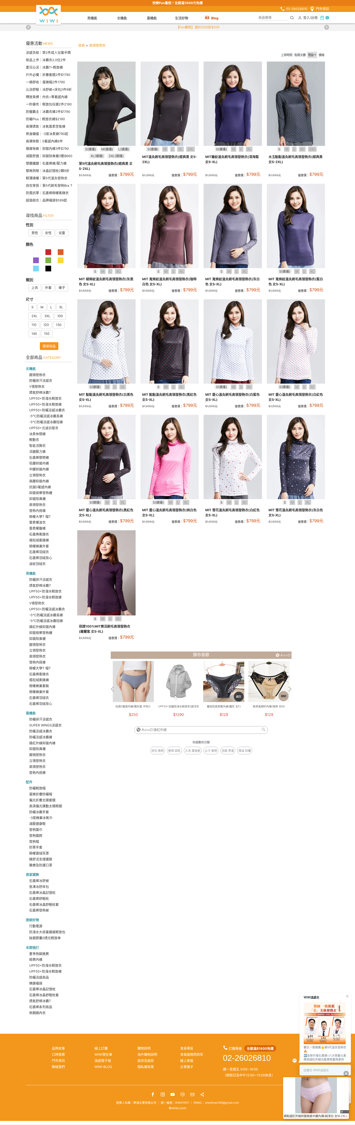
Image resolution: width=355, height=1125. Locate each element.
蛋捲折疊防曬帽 (40, 794)
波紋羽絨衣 (37, 564)
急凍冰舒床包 (39, 887)
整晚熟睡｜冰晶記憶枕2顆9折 (47, 171)
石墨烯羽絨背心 (40, 558)
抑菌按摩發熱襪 (40, 493)
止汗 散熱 (211, 750)
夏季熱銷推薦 (39, 954)
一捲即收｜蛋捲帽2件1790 (45, 82)
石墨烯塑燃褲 (39, 457)
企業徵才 (186, 1067)
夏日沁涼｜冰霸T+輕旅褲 (44, 67)
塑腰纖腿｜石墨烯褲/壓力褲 (46, 163)
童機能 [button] (152, 18)
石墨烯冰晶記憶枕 (42, 893)
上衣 (34, 288)
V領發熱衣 (37, 386)
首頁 (81, 45)
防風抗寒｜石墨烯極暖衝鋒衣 (47, 193)
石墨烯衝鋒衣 (39, 534)
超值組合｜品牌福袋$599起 (46, 200)
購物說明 (144, 1048)
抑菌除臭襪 (37, 499)
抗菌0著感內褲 (40, 487)
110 (33, 325)
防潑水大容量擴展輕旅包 (47, 932)
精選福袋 (35, 983)
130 (58, 325)
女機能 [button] (122, 18)
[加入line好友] (182, 1095)
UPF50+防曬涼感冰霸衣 (47, 410)
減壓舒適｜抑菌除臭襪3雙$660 (49, 156)
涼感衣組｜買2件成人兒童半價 (48, 52)
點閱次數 (300, 55)
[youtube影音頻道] (173, 1095)
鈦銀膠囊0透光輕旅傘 (45, 938)
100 (60, 316)
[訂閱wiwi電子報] (192, 1095)
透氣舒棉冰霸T (40, 392)
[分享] (202, 1095)
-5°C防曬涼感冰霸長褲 (46, 416)
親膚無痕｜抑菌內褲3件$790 (47, 148)
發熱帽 (34, 841)
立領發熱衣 (37, 475)
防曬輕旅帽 (37, 788)
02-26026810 (296, 9)
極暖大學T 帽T (40, 516)
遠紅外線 (160, 730)
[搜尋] (292, 18)
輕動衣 (34, 440)
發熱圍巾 (35, 830)
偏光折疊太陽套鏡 (42, 800)
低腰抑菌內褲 (39, 463)
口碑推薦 (58, 1054)
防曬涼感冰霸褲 (40, 737)
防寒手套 (35, 847)
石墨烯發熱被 (39, 910)
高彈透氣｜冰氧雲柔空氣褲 (45, 126)
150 (47, 334)
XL (61, 307)
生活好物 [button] (181, 18)
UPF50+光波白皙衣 (43, 428)
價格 (321, 55)
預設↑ (312, 55)
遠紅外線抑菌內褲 (42, 627)
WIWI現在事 (103, 1054)
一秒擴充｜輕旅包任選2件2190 (49, 104)
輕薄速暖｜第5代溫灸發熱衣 (46, 178)
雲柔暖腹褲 (37, 528)
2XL (34, 316)
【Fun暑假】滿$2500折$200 (177, 27)
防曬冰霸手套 (39, 812)
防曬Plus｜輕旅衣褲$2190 (45, 119)
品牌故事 (58, 1048)
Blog (214, 18)
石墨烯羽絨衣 (39, 552)
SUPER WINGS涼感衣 (45, 725)
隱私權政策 (145, 1067)
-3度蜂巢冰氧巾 (40, 818)
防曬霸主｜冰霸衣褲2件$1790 (48, 112)
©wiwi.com (177, 1108)
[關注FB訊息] (153, 1095)
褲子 (62, 288)
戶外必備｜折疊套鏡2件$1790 (48, 75)
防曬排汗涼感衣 (40, 380)
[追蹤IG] (163, 1095)
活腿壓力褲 (37, 451)
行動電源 (35, 926)
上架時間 (286, 55)
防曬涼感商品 (39, 977)
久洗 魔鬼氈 (192, 750)
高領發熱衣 (37, 505)
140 (34, 334)
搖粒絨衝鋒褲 (39, 540)
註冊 (314, 17)
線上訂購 (101, 1048)
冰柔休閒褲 (37, 434)
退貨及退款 (145, 1061)
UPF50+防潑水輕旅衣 (45, 398)
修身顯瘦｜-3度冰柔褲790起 (47, 134)
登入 (306, 17)
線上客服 (186, 1061)
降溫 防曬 (245, 750)
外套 (48, 288)
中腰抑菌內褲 (39, 469)
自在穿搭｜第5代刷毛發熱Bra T (49, 185)
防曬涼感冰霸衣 (40, 731)
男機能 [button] (92, 18)
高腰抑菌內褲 (39, 481)
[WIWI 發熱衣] (48, 15)
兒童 (62, 233)
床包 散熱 (157, 750)
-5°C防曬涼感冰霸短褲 (46, 422)
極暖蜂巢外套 (39, 546)
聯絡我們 (58, 1067)
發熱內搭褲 (37, 511)
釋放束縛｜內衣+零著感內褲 (47, 97)
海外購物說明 (147, 1054)
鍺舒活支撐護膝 (40, 859)
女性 (48, 233)
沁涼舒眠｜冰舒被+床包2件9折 (49, 89)
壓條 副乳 (174, 750)
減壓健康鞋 (37, 824)
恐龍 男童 (228, 750)
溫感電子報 (103, 1061)
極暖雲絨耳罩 (39, 853)
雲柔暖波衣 (37, 522)
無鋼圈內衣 (37, 1013)
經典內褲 (35, 959)
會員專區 (186, 1048)
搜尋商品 (49, 346)
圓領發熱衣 (37, 375)
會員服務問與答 (191, 1054)
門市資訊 (322, 9)
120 (46, 325)
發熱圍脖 (35, 835)
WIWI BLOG (103, 1067)
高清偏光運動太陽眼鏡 (45, 806)
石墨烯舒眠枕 (39, 898)
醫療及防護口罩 (40, 865)
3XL (47, 316)
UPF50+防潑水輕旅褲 (45, 404)
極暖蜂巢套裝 (39, 686)
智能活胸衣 (37, 446)
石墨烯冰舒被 (39, 881)
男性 (34, 233)
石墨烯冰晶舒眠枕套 (44, 904)
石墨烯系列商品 (40, 1007)
